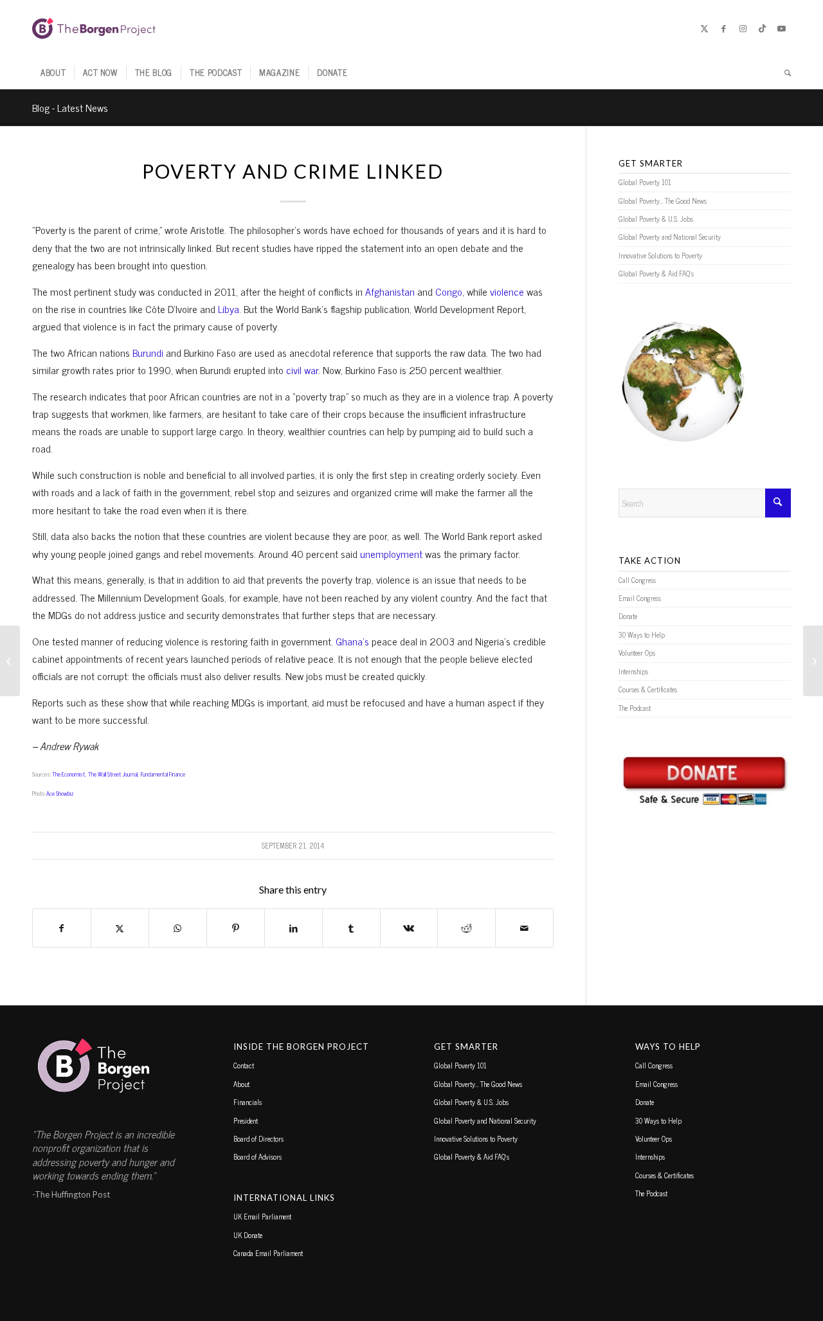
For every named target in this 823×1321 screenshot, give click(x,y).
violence (507, 291)
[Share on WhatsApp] (177, 928)
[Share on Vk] (409, 928)
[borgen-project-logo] (94, 28)
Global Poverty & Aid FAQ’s (656, 273)
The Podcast (635, 708)
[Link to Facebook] (723, 28)
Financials (247, 1102)
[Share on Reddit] (466, 928)
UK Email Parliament (262, 1216)
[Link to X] (704, 28)
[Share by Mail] (524, 928)
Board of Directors (258, 1138)
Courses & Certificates (648, 689)
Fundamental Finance (163, 773)
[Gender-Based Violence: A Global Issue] (10, 660)
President (245, 1120)
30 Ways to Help (642, 634)
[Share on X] (120, 928)
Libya (228, 308)
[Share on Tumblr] (351, 928)
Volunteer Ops (637, 652)
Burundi (147, 352)
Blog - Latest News (70, 107)
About (241, 1084)
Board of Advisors (257, 1156)
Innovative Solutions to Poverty (660, 255)
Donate (628, 616)
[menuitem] (53, 73)
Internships (633, 671)
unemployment (391, 553)
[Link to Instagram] (742, 28)
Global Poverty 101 (645, 182)
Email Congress (640, 598)
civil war (302, 369)
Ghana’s (352, 641)
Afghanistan (390, 291)
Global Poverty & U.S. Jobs (656, 218)
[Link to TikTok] (762, 28)
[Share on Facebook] (62, 928)
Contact (243, 1065)
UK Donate (247, 1235)
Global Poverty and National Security (670, 236)
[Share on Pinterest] (235, 928)
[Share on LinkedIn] (293, 928)
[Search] (783, 73)
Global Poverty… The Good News (663, 200)
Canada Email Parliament (268, 1253)
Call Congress (637, 580)
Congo (448, 291)
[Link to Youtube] (781, 28)
